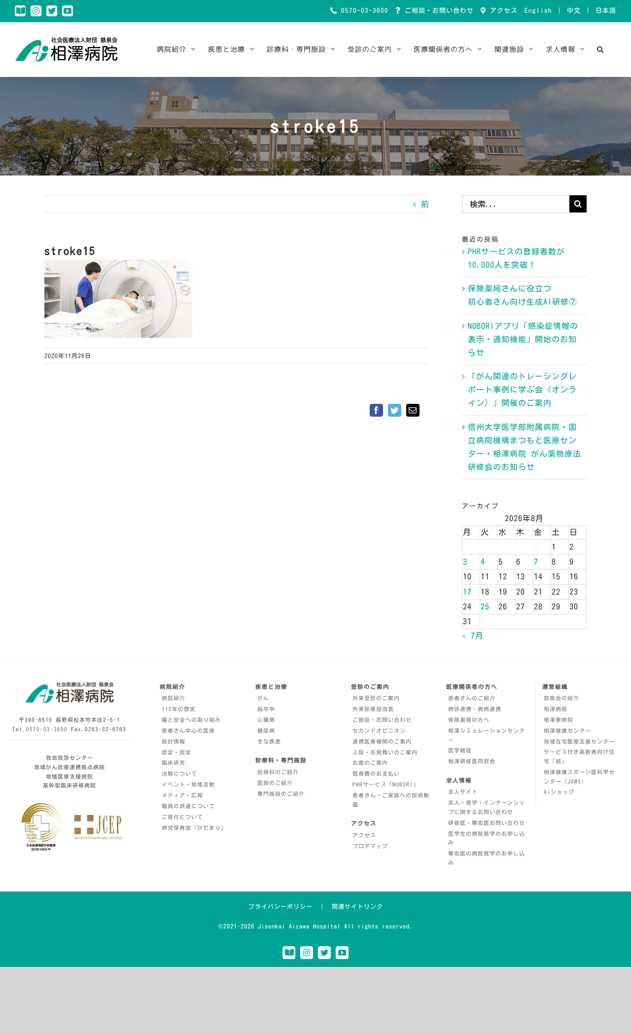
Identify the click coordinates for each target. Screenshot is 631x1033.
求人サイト (463, 791)
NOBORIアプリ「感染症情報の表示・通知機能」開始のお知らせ (523, 339)
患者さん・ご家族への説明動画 (390, 799)
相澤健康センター (567, 730)
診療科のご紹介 (278, 772)
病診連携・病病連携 (474, 709)
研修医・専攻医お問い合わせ (486, 822)
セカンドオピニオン (379, 730)
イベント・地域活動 (188, 784)
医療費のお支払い (376, 773)
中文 (574, 10)
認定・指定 (176, 752)
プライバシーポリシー (280, 906)
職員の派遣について (188, 806)
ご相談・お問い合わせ (437, 10)
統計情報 (173, 741)
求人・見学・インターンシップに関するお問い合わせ (486, 807)
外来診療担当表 (373, 709)
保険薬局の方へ (469, 719)
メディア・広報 (182, 795)
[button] (600, 49)
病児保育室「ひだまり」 (194, 827)
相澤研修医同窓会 (471, 761)
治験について (179, 773)
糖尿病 (266, 730)
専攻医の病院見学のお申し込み (486, 858)
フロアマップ (370, 846)
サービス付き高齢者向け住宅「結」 (579, 756)
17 (467, 592)
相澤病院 (555, 709)
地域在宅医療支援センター (579, 741)
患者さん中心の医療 (188, 730)
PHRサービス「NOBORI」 (385, 784)
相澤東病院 (558, 719)
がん (263, 698)
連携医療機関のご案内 (382, 741)
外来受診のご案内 (376, 698)
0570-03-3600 (362, 10)
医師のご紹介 (275, 782)
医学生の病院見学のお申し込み (486, 838)
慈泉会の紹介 (561, 698)
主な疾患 (269, 741)
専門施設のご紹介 (281, 793)
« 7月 (473, 636)
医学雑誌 (460, 750)
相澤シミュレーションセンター (486, 735)
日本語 (606, 10)
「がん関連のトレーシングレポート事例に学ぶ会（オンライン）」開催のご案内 (522, 389)
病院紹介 (173, 698)
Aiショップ (559, 791)
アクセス (502, 10)
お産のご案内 (370, 762)
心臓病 (266, 719)
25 (485, 606)
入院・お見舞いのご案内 (385, 752)
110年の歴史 (179, 709)
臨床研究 (173, 762)
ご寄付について (182, 816)
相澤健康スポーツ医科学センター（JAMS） (579, 776)
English (538, 10)
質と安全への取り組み (191, 719)
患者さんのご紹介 (471, 698)
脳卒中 (266, 709)
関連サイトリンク (357, 906)
